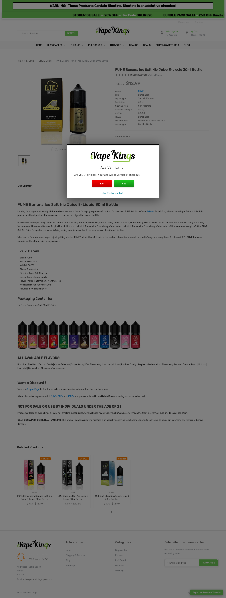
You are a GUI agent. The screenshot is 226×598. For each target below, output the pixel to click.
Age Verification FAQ (113, 193)
